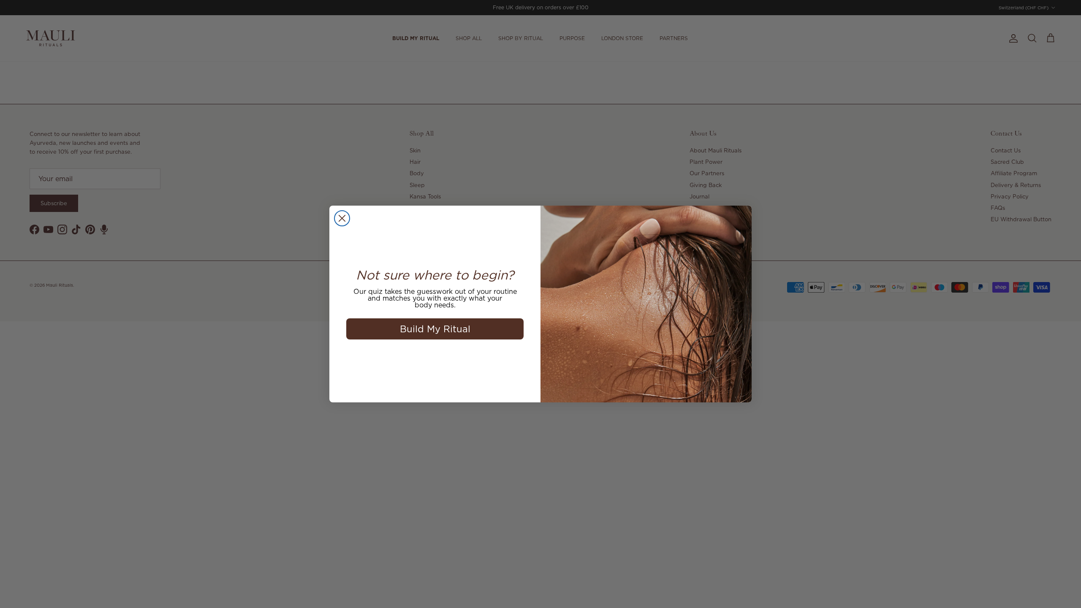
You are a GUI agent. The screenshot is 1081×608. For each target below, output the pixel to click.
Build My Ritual (435, 328)
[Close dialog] (342, 218)
